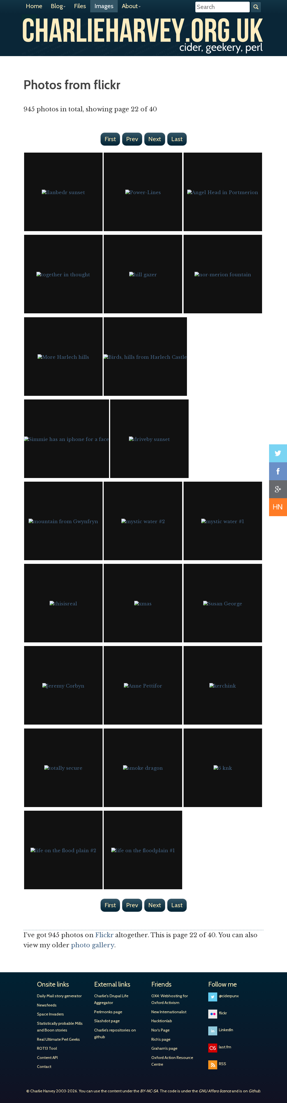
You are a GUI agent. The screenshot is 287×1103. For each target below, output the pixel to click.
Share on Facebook (278, 471)
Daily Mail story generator (59, 995)
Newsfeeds (47, 1005)
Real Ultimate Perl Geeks (58, 1039)
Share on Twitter (278, 453)
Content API (47, 1057)
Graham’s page (164, 1048)
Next (154, 139)
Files (80, 6)
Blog (57, 6)
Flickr (104, 935)
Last (177, 139)
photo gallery (92, 945)
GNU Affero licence (215, 1090)
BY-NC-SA (149, 1090)
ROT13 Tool (47, 1048)
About (130, 6)
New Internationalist (168, 1011)
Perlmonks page (108, 1011)
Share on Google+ (278, 489)
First (110, 139)
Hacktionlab (161, 1020)
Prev (132, 139)
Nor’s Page (160, 1030)
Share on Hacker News (278, 507)
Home (34, 6)
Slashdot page (107, 1020)
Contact (44, 1066)
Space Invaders (50, 1014)
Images (104, 6)
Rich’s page (160, 1039)
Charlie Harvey (143, 30)
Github (254, 1090)
